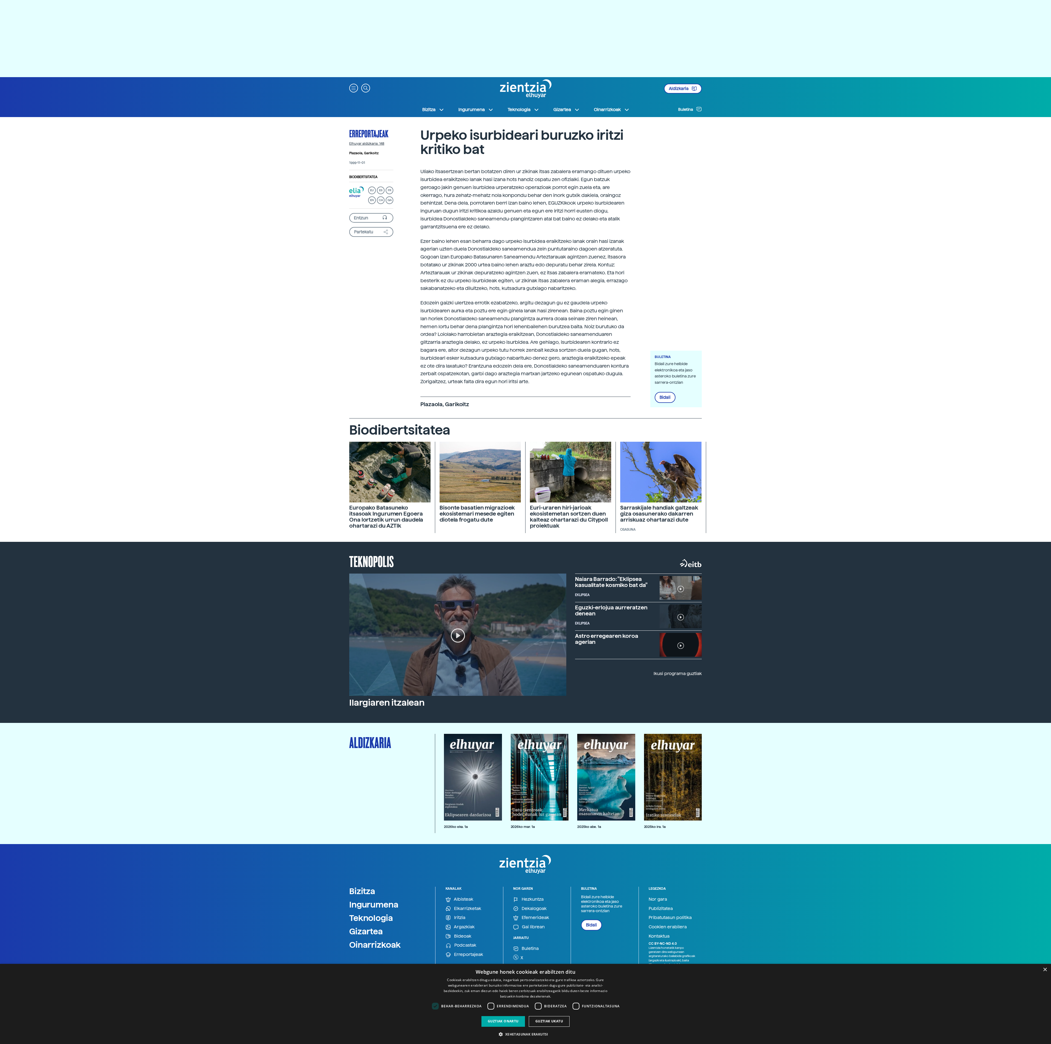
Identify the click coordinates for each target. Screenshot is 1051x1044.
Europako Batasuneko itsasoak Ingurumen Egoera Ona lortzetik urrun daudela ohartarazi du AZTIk (386, 516)
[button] (353, 88)
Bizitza (362, 891)
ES (380, 190)
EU (372, 190)
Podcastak (464, 945)
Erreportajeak (368, 133)
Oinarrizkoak (375, 945)
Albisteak (463, 899)
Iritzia (459, 917)
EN (372, 200)
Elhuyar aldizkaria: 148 (366, 144)
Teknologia (371, 918)
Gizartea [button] (562, 109)
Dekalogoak (534, 908)
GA (390, 200)
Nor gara (658, 899)
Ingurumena (374, 904)
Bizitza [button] (428, 109)
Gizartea (366, 931)
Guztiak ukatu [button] (549, 1021)
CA (381, 200)
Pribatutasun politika (670, 917)
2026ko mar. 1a (523, 827)
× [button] (1045, 970)
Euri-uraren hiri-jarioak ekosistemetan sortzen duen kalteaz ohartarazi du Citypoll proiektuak (569, 516)
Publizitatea (661, 908)
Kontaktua (659, 936)
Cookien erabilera (668, 926)
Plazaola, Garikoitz (364, 153)
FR (389, 190)
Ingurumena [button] (471, 109)
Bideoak (462, 936)
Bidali (665, 397)
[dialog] (525, 1004)
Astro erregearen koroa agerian (606, 639)
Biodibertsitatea (363, 177)
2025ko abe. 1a (589, 827)
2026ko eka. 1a (456, 827)
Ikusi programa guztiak (678, 673)
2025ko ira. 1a (655, 827)
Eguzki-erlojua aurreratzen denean (611, 610)
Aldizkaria (679, 88)
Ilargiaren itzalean (387, 702)
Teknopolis (371, 561)
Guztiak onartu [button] (503, 1021)
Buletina (686, 109)
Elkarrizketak (467, 908)
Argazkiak (464, 926)
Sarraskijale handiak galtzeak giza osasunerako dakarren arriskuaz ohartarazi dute (659, 513)
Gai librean (533, 926)
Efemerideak (535, 917)
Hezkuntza (532, 899)
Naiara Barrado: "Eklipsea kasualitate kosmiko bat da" (611, 582)
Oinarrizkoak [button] (607, 109)
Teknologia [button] (519, 109)
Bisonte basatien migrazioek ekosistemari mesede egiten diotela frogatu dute (477, 513)
